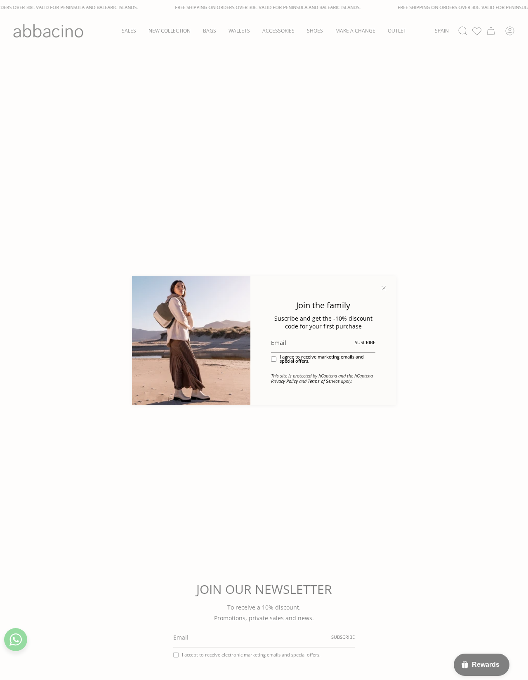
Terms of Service (323, 381)
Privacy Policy (284, 381)
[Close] (384, 288)
